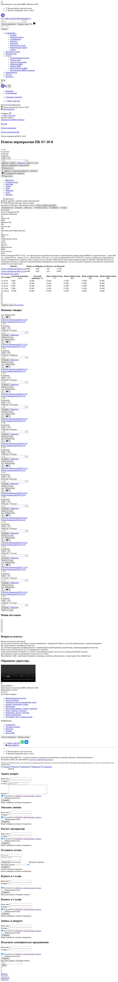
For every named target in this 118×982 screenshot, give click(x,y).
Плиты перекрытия (13, 715)
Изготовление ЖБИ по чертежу (22, 70)
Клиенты (13, 41)
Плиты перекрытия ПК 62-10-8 (13, 495)
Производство (11, 54)
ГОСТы (9, 74)
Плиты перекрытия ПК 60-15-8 (13, 396)
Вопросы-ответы (16, 37)
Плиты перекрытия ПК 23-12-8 (13, 594)
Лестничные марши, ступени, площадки (21, 709)
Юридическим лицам (18, 48)
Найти (4, 965)
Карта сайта (10, 733)
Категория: (5, 210)
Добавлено (21, 163)
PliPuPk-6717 (8, 168)
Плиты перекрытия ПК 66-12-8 (13, 371)
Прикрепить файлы (36, 862)
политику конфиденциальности (40, 760)
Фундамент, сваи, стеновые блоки (19, 717)
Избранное (36, 767)
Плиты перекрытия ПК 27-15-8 (13, 569)
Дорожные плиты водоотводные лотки (21, 702)
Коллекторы (10, 706)
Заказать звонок (23, 24)
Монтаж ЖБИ (15, 66)
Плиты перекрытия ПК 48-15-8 (13, 446)
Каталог (15, 767)
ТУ (9, 158)
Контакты (9, 77)
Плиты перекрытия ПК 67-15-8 (13, 269)
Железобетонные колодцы (16, 698)
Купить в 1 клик (32, 163)
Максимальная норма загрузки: (13, 231)
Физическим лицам (17, 45)
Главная (6, 767)
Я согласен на (22, 796)
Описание (18, 208)
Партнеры (14, 43)
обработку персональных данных (28, 796)
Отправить (5, 867)
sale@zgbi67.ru (25, 18)
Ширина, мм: (6, 222)
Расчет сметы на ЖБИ (18, 68)
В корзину (5, 335)
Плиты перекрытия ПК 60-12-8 (13, 421)
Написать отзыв (7, 305)
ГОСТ (4, 158)
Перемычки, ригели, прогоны (17, 713)
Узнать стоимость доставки (46, 205)
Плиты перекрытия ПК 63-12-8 (13, 470)
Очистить (5, 976)
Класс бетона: (6, 251)
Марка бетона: (6, 247)
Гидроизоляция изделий (19, 58)
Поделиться (7, 176)
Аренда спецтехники (18, 62)
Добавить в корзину (9, 163)
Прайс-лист (28, 208)
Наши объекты (11, 72)
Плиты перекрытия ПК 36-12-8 (13, 545)
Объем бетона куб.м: (9, 239)
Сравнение (47, 767)
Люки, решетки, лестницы (16, 711)
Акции (13, 50)
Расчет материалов (9, 24)
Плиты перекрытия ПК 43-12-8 (13, 520)
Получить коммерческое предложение (15, 165)
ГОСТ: (3, 243)
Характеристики (7, 208)
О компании (11, 33)
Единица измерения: (9, 214)
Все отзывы (19, 305)
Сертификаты (15, 39)
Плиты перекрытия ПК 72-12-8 (13, 346)
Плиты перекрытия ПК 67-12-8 (13, 271)
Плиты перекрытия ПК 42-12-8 (13, 322)
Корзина (25, 767)
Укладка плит (15, 60)
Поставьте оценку (8, 865)
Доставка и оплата (13, 52)
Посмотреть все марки (10, 274)
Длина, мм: (5, 218)
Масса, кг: (5, 235)
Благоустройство (12, 700)
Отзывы (13, 35)
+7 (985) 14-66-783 (9, 18)
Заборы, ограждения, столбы (17, 704)
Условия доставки (41, 208)
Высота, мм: (5, 226)
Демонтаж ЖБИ (16, 64)
